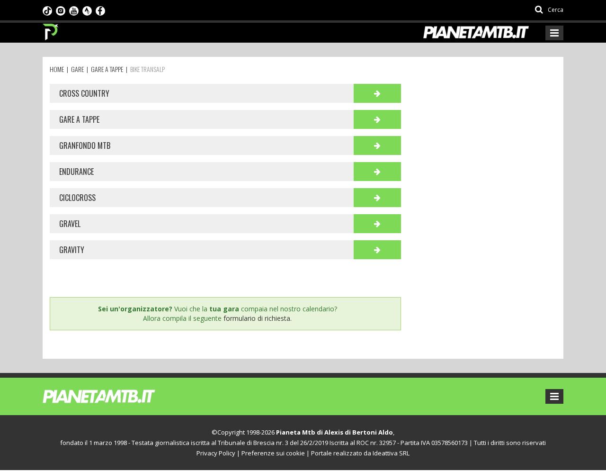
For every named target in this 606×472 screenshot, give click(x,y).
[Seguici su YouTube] (74, 10)
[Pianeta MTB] (116, 395)
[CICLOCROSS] (377, 197)
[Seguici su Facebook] (100, 10)
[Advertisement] (486, 143)
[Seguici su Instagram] (60, 10)
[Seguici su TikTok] (47, 10)
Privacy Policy (215, 453)
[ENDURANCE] (377, 171)
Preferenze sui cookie (273, 453)
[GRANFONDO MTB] (377, 145)
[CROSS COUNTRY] (377, 93)
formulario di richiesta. (257, 318)
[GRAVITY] (377, 249)
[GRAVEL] (377, 223)
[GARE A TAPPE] (377, 119)
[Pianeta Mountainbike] (51, 29)
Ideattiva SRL (391, 453)
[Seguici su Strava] (87, 10)
